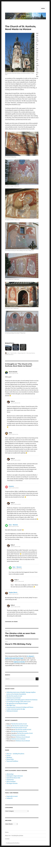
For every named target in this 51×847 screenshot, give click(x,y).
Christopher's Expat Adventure (14, 776)
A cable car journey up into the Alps (15, 709)
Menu (43, 8)
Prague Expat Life (21, 353)
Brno (28, 353)
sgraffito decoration (9, 354)
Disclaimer (9, 757)
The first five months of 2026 (14, 696)
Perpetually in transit (12, 796)
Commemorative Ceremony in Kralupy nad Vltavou (19, 707)
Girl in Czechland (10, 781)
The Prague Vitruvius (11, 783)
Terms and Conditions (12, 761)
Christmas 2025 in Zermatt (13, 698)
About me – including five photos (15, 753)
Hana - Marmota (13, 524)
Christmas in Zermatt (12, 711)
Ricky (8, 353)
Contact (8, 755)
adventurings (9, 774)
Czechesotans (10, 779)
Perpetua (11, 486)
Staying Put (9, 798)
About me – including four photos (14, 835)
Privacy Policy (10, 759)
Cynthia (8, 725)
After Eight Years (10, 705)
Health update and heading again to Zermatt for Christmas (21, 699)
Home (6, 832)
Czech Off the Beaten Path (13, 777)
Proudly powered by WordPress (12, 843)
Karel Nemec (32, 353)
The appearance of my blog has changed (17, 703)
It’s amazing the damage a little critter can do (18, 701)
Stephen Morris (13, 592)
